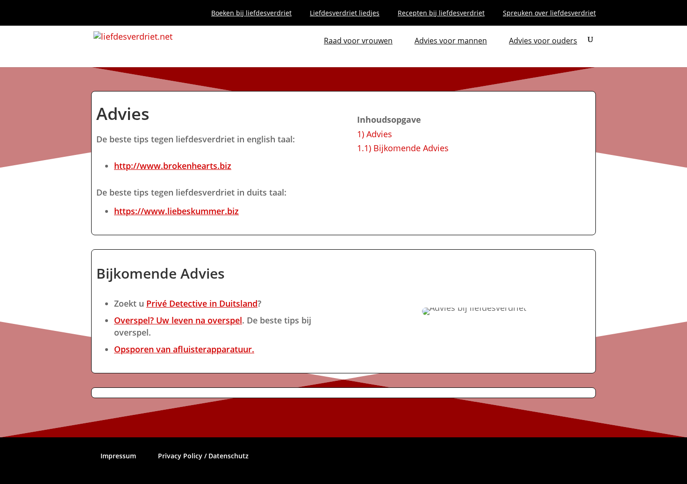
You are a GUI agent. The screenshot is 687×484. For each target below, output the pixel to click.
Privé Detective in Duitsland (202, 303)
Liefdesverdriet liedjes (344, 13)
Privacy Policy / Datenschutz (203, 455)
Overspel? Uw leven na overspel (178, 320)
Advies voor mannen (451, 41)
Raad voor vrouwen (358, 41)
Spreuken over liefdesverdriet (549, 13)
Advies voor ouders (543, 41)
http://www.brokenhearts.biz (172, 165)
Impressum (118, 455)
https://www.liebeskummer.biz (176, 211)
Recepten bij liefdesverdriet (441, 13)
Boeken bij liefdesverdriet (251, 13)
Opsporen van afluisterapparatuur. (184, 349)
